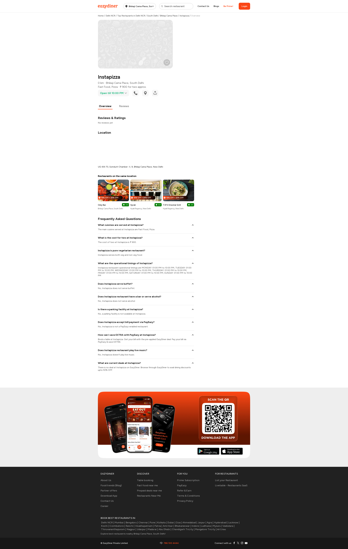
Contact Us (203, 6)
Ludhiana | (206, 525)
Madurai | (153, 529)
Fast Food (104, 86)
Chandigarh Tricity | (183, 529)
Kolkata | (162, 522)
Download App (109, 495)
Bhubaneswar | (183, 525)
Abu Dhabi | (165, 529)
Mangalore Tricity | (206, 529)
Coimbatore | (117, 525)
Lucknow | (234, 522)
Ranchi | (130, 525)
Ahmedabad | (189, 522)
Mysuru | (217, 525)
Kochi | (105, 525)
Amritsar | (168, 525)
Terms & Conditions (188, 495)
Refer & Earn (184, 490)
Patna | (158, 525)
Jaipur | (202, 522)
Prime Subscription (188, 480)
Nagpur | (131, 529)
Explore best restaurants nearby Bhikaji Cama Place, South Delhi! (133, 533)
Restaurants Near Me (149, 495)
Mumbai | (120, 522)
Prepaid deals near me (149, 490)
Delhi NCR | (107, 522)
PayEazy (182, 485)
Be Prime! (228, 6)
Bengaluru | (132, 522)
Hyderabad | (221, 522)
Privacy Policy (185, 500)
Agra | (210, 522)
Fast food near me (147, 485)
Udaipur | (142, 529)
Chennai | (144, 522)
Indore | (196, 525)
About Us (106, 480)
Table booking (145, 480)
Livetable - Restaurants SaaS (231, 485)
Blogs (216, 6)
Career (104, 506)
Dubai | (171, 522)
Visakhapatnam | (144, 525)
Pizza (114, 86)
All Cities (221, 529)
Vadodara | (228, 525)
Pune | (153, 522)
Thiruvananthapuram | (113, 529)
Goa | (179, 522)
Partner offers (109, 490)
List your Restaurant (226, 480)
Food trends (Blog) (111, 485)
